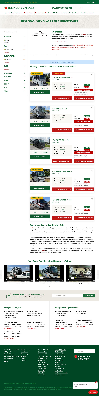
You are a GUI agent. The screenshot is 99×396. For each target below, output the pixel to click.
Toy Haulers (77, 47)
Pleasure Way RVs (60, 356)
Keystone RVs (42, 368)
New (59, 55)
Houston (23, 360)
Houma (23, 358)
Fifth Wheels (84, 45)
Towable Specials (28, 13)
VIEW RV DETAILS (39, 92)
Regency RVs (58, 362)
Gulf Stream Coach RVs (61, 373)
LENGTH (6, 80)
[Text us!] (93, 392)
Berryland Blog (8, 358)
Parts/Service (75, 13)
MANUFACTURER (9, 56)
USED (7, 42)
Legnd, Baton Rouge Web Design (26, 383)
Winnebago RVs (42, 358)
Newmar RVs (41, 360)
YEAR (6, 91)
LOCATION (7, 77)
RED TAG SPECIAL (36, 74)
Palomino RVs (42, 366)
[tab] (14, 37)
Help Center (84, 13)
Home (31, 55)
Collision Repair (66, 13)
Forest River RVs (42, 354)
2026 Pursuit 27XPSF (62, 78)
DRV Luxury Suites (60, 375)
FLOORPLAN (8, 73)
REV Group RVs (59, 352)
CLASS (6, 46)
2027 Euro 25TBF (60, 141)
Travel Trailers (77, 45)
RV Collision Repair (12, 317)
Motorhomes (18, 13)
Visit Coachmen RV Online (59, 42)
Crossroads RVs (59, 368)
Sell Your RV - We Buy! (54, 13)
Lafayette (23, 356)
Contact (92, 13)
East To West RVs (60, 354)
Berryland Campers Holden (11, 356)
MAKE (6, 66)
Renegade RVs (59, 360)
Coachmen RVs (42, 352)
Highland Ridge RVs (60, 350)
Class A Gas (9, 49)
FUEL (5, 87)
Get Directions (11, 315)
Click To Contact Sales (61, 98)
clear (24, 49)
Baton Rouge (24, 354)
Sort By (87, 55)
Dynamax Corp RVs (43, 364)
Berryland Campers (9, 354)
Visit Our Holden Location (30, 2)
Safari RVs (41, 373)
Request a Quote (83, 90)
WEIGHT (6, 84)
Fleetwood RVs (42, 362)
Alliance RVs (41, 375)
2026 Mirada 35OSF (62, 173)
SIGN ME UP (89, 295)
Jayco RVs (58, 358)
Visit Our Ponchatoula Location (12, 2)
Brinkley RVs (41, 371)
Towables (11, 13)
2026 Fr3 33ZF (59, 110)
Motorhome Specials (40, 13)
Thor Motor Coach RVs (44, 356)
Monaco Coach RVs (60, 364)
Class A (43, 250)
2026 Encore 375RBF (62, 201)
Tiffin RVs (57, 366)
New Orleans (24, 352)
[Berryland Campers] (19, 7)
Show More (6, 52)
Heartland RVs (59, 371)
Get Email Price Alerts (83, 98)
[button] (1, 274)
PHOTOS (35, 88)
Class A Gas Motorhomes (66, 47)
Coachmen (9, 59)
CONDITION (7, 37)
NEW (7, 40)
